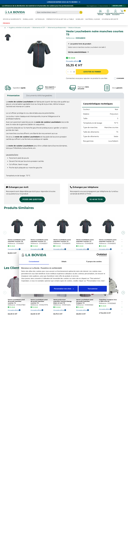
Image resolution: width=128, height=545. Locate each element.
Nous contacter (103, 6)
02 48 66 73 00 (96, 199)
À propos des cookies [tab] (94, 261)
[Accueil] (5, 28)
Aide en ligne (117, 5)
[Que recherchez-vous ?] (80, 12)
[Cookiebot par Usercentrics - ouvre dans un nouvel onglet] (98, 254)
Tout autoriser (93, 289)
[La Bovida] (15, 12)
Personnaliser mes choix (62, 289)
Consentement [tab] (34, 261)
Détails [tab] (64, 261)
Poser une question (32, 199)
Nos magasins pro (92, 6)
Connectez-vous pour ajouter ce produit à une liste (86, 78)
